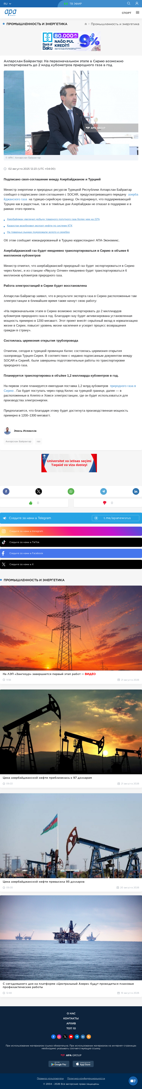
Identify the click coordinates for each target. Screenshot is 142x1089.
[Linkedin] (83, 1037)
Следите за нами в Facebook (26, 553)
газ (38, 441)
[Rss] (89, 1037)
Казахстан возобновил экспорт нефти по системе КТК (39, 225)
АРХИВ (71, 1023)
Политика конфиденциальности (86, 1078)
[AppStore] (83, 1064)
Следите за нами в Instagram (26, 531)
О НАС (71, 1013)
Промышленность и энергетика (115, 24)
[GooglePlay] (59, 1064)
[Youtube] (71, 1037)
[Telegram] (77, 1037)
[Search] (128, 3)
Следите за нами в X (21, 564)
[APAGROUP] (71, 1055)
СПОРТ (126, 12)
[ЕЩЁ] (136, 13)
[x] (65, 1037)
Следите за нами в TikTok (24, 542)
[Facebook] (53, 1037)
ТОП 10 (71, 1028)
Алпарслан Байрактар (18, 441)
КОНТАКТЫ (71, 1018)
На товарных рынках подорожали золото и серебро (38, 232)
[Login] (137, 4)
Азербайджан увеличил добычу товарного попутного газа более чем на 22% (53, 219)
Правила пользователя (50, 1078)
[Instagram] (59, 1037)
